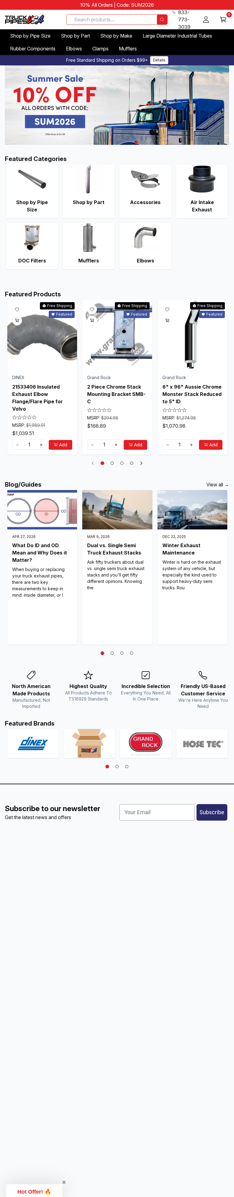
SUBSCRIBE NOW (117, 635)
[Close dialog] (177, 539)
